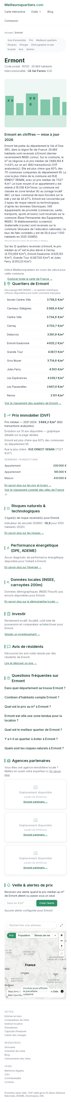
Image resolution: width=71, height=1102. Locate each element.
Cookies (9, 1082)
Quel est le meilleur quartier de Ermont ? (33, 730)
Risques (12, 44)
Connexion (11, 20)
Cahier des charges (15, 1035)
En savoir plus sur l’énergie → (23, 567)
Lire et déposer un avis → (21, 663)
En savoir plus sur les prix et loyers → (28, 485)
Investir (12, 49)
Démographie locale (42, 44)
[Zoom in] (61, 935)
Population (24, 935)
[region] (35, 965)
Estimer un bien (13, 1016)
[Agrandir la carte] (61, 925)
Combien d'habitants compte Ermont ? (32, 697)
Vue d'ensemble (17, 40)
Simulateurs (11, 1027)
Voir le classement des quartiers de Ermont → (33, 403)
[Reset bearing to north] (61, 946)
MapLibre (13, 991)
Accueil (9, 32)
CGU (7, 1074)
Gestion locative (14, 1023)
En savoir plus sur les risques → (24, 533)
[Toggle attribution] (62, 991)
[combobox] (31, 925)
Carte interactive (15, 11)
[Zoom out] (61, 940)
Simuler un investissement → (22, 634)
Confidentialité (13, 1078)
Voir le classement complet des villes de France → (34, 491)
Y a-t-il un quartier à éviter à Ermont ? (31, 739)
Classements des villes (18, 1058)
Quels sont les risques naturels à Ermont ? (34, 748)
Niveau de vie (42, 935)
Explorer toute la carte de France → (30, 278)
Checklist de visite (15, 1051)
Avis (21, 49)
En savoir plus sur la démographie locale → (32, 601)
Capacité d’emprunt (15, 1031)
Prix (31, 40)
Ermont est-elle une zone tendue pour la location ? (33, 718)
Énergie (24, 44)
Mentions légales (14, 1070)
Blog (50, 11)
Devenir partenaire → (35, 801)
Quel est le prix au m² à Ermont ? (28, 706)
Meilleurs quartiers (46, 40)
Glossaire (10, 1047)
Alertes (30, 49)
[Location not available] (61, 953)
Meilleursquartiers (24, 5)
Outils (34, 11)
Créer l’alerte (46, 903)
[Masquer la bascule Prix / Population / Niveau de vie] (55, 935)
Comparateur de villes (17, 1020)
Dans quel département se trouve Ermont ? (35, 688)
